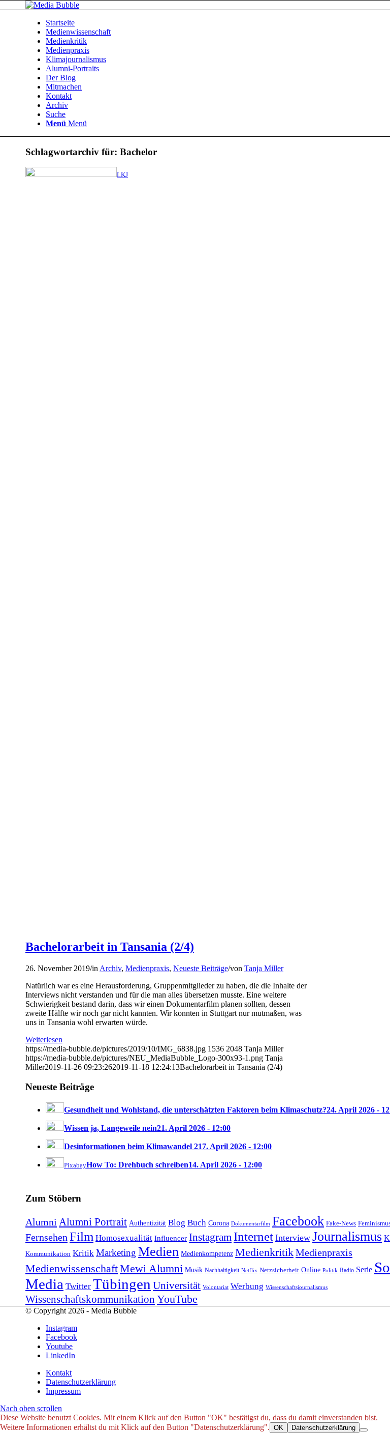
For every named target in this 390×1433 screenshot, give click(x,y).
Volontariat (216, 1287)
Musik (194, 1270)
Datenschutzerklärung (323, 1427)
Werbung (247, 1286)
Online (310, 1270)
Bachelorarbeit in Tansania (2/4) (109, 946)
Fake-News (341, 1223)
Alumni (41, 1221)
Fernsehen (46, 1237)
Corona (218, 1223)
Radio (347, 1270)
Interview (292, 1238)
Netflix (249, 1270)
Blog (176, 1222)
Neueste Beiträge (200, 968)
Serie (364, 1269)
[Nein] (364, 1429)
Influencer (170, 1238)
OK (278, 1427)
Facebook (298, 1221)
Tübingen (122, 1284)
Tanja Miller (263, 968)
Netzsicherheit (279, 1270)
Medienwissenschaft (71, 1269)
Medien (158, 1251)
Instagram (210, 1237)
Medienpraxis (147, 968)
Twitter (78, 1286)
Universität (177, 1285)
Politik (330, 1270)
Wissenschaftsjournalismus (297, 1287)
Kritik (83, 1253)
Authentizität (147, 1223)
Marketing (116, 1252)
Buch (196, 1222)
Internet (253, 1236)
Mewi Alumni (151, 1269)
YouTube (177, 1299)
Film (81, 1236)
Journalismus (347, 1236)
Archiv (110, 968)
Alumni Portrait (93, 1222)
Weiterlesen (43, 1039)
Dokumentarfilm (250, 1223)
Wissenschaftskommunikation (90, 1299)
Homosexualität (123, 1238)
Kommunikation (48, 1253)
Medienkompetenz (207, 1253)
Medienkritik (264, 1252)
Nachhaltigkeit (222, 1270)
